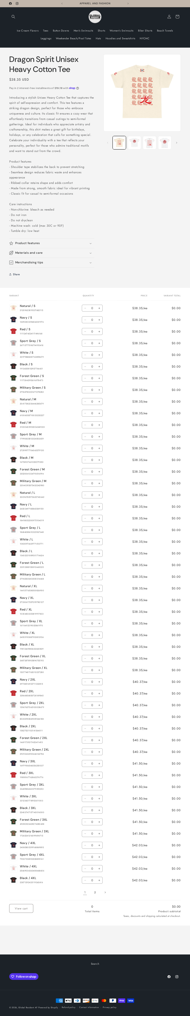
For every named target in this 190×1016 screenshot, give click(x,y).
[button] (13, 17)
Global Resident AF (28, 1007)
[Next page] (105, 892)
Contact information (89, 1007)
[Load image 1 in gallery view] (119, 142)
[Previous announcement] (62, 3)
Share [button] (16, 274)
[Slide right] (177, 143)
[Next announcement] (128, 3)
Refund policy (68, 1007)
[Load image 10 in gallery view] (149, 142)
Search (95, 964)
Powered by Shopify (48, 1007)
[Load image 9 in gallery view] (134, 142)
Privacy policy (110, 1007)
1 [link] (85, 892)
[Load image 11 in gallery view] (164, 142)
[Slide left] (108, 143)
